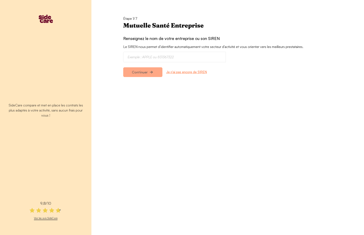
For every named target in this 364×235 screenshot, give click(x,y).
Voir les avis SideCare (46, 218)
